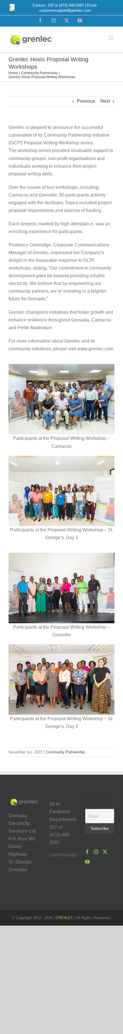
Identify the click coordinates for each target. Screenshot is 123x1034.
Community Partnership (65, 752)
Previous (86, 101)
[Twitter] (105, 851)
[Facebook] (87, 851)
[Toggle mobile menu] (111, 38)
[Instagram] (96, 851)
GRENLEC (64, 918)
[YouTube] (87, 861)
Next (105, 101)
